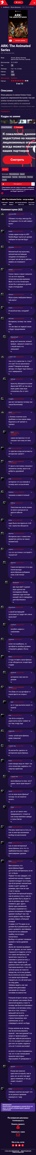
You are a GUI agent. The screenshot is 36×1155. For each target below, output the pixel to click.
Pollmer (10, 1089)
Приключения (6, 177)
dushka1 (11, 269)
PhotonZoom (12, 607)
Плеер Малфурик (7, 127)
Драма (22, 174)
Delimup (13, 503)
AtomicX (13, 1066)
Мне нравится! (24, 184)
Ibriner (10, 520)
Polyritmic (11, 492)
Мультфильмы (14, 174)
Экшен (4, 180)
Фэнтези (30, 177)
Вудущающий (14, 337)
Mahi (12, 702)
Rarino (10, 656)
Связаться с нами (18, 1132)
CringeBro (11, 399)
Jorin (10, 448)
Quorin (10, 791)
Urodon (10, 307)
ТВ (12, 65)
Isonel (12, 432)
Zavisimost (11, 639)
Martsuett (11, 318)
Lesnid (10, 412)
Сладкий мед (12, 746)
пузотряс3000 (12, 214)
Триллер (14, 177)
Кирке (12, 807)
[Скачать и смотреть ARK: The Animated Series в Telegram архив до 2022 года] (2, 193)
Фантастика (22, 177)
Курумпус (11, 533)
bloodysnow (16, 582)
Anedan (10, 231)
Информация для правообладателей (21, 1152)
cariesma (11, 549)
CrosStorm (13, 624)
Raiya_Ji (11, 461)
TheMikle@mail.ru (18, 1120)
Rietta (10, 861)
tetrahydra (11, 247)
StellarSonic (12, 731)
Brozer (10, 760)
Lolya (10, 715)
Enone (10, 842)
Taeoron (11, 687)
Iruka (10, 479)
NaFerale (13, 379)
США (12, 74)
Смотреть (17, 159)
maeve (10, 827)
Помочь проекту (18, 1124)
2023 (10, 37)
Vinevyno (11, 294)
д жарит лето (12, 356)
